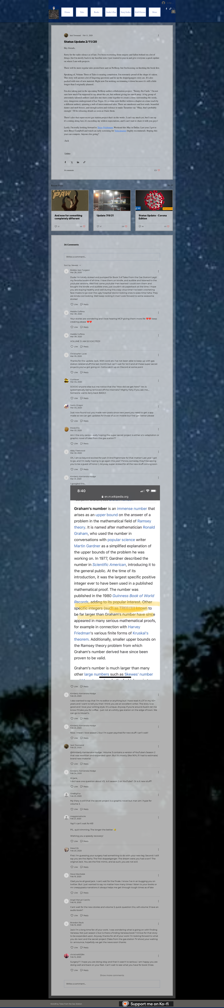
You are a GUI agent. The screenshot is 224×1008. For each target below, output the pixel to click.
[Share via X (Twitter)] (71, 162)
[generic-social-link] (170, 8)
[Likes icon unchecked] (72, 304)
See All (170, 185)
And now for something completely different (68, 217)
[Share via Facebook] (65, 162)
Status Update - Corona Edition (153, 217)
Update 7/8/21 (105, 215)
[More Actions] (158, 271)
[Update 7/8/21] (112, 200)
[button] (173, 10)
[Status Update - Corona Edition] (154, 200)
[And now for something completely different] (69, 200)
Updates (67, 153)
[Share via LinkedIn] (78, 162)
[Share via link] (84, 162)
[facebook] (166, 8)
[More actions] (158, 35)
